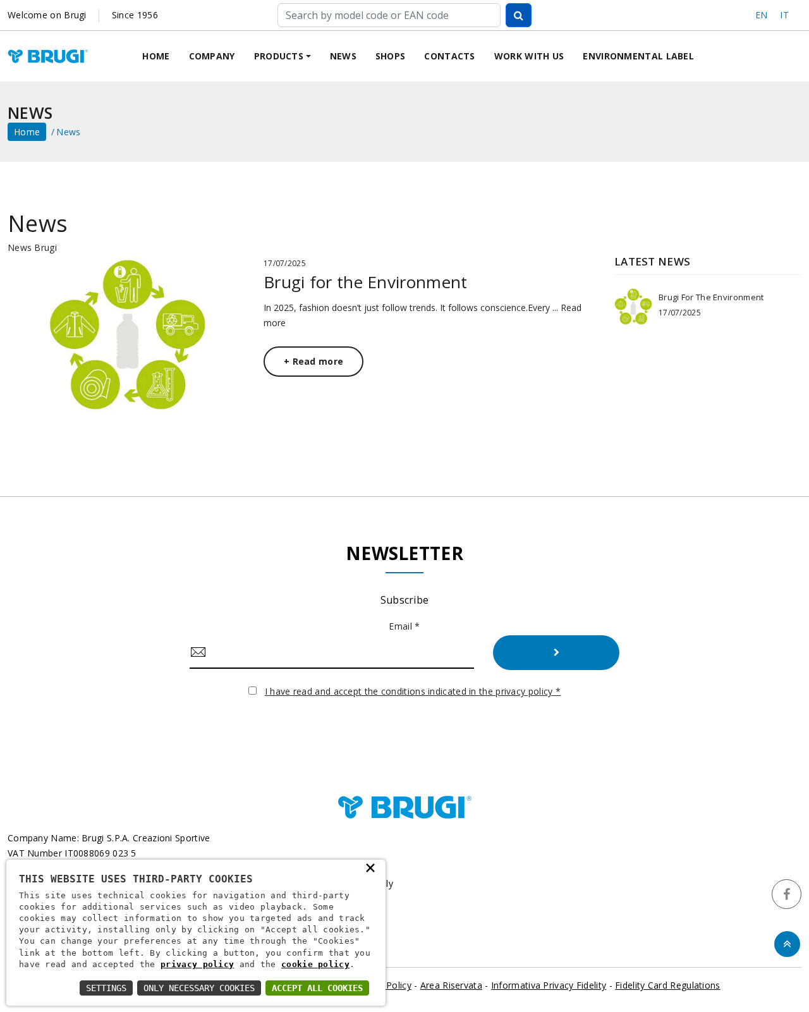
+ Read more (313, 361)
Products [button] (278, 56)
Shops (390, 56)
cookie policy (315, 964)
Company (212, 56)
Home (155, 56)
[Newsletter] (556, 652)
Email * (404, 626)
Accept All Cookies (317, 988)
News (343, 56)
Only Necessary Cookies (199, 988)
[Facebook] (786, 894)
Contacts (449, 56)
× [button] (370, 867)
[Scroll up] (787, 944)
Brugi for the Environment (366, 282)
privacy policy (197, 964)
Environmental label (638, 56)
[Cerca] (519, 15)
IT (784, 15)
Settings (106, 988)
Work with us (529, 56)
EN (761, 15)
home (27, 132)
